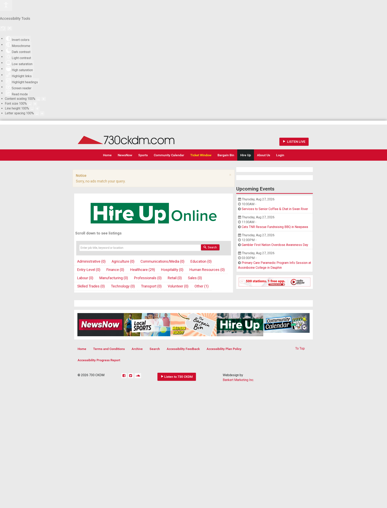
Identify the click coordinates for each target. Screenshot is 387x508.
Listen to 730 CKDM (178, 377)
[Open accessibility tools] (6, 5)
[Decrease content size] (38, 99)
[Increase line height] (37, 108)
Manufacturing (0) (113, 278)
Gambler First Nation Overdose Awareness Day (275, 245)
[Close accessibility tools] (9, 28)
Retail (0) (175, 278)
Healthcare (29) (142, 270)
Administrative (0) (91, 261)
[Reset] (3, 28)
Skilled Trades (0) (91, 286)
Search (212, 247)
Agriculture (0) (123, 261)
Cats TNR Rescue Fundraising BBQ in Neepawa (275, 227)
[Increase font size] (35, 104)
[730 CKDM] (138, 137)
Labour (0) (85, 278)
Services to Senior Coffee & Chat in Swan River (275, 209)
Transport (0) (151, 286)
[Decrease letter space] (37, 113)
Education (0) (201, 261)
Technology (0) (123, 286)
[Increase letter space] (42, 113)
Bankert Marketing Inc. (238, 380)
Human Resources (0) (207, 270)
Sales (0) (195, 278)
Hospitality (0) (172, 270)
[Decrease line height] (32, 108)
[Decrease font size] (30, 104)
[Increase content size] (43, 99)
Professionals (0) (148, 278)
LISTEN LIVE (295, 142)
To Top (300, 348)
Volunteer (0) (178, 286)
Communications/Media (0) (162, 261)
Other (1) (202, 286)
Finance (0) (115, 270)
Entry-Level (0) (88, 270)
